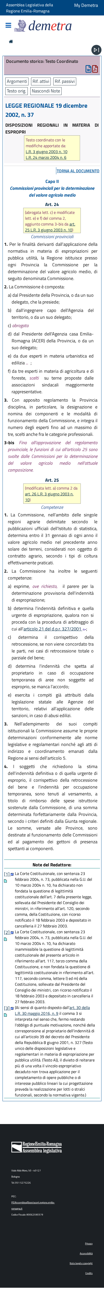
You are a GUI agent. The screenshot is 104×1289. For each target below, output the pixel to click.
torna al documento (78, 171)
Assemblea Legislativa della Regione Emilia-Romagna (29, 8)
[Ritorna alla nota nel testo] (12, 874)
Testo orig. (16, 90)
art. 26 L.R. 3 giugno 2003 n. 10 (49, 497)
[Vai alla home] (11, 41)
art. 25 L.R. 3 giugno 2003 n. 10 (50, 227)
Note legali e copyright (81, 1263)
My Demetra (86, 5)
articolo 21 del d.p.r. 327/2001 (52, 628)
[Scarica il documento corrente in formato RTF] (88, 70)
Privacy (89, 1243)
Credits (89, 1273)
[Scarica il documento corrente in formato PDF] (95, 70)
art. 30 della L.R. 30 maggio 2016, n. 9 (52, 1010)
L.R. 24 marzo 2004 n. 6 (46, 157)
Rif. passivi (65, 81)
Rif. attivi (41, 81)
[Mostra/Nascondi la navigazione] (8, 25)
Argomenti (17, 81)
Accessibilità (86, 1253)
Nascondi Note (46, 90)
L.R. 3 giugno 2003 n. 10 (46, 152)
